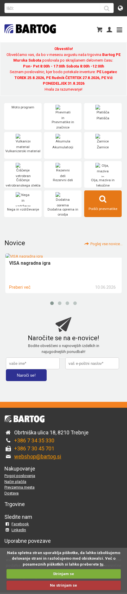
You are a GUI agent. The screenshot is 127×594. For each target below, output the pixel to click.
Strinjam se (63, 573)
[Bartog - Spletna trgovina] (29, 37)
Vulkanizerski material (22, 151)
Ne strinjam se (63, 585)
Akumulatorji (62, 147)
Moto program (23, 107)
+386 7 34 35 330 (34, 440)
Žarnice (103, 147)
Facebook (20, 524)
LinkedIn (19, 530)
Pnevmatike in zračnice (63, 124)
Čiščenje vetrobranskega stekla (23, 182)
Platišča (103, 118)
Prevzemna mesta (19, 487)
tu (101, 564)
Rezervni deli (63, 180)
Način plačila (15, 481)
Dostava (11, 493)
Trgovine (14, 504)
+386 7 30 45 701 (34, 448)
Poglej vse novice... (106, 244)
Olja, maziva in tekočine (103, 182)
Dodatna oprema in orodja (63, 212)
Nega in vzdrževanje (23, 209)
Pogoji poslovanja (19, 475)
